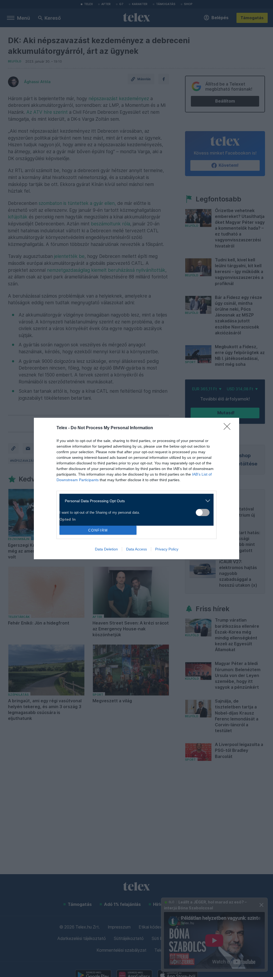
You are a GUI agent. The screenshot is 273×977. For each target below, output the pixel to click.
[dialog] (136, 488)
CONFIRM (98, 530)
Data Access (136, 549)
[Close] (229, 428)
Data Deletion (106, 549)
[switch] (203, 512)
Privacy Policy (166, 549)
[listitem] (134, 501)
